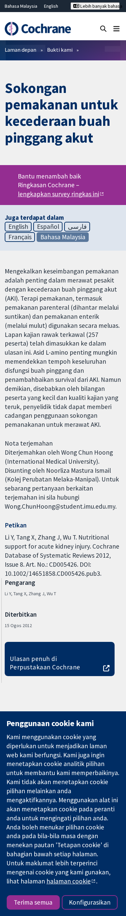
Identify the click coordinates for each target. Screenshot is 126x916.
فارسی (77, 226)
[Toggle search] (103, 28)
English (51, 6)
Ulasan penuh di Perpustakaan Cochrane (45, 663)
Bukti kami (60, 49)
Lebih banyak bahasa (99, 6)
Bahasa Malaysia (21, 6)
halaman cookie (68, 881)
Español (48, 226)
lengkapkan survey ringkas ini (58, 194)
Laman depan (20, 49)
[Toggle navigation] (116, 28)
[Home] (38, 29)
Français (20, 237)
